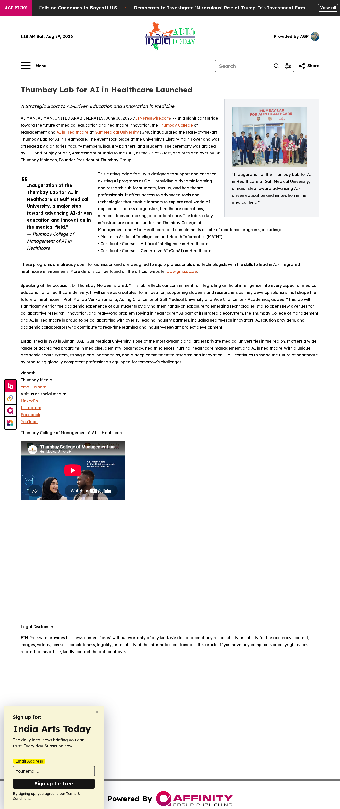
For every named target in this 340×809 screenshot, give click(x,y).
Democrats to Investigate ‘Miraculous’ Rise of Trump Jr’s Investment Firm (219, 8)
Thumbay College (176, 125)
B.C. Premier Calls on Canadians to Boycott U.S (63, 8)
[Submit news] (10, 386)
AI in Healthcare (72, 132)
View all (328, 7)
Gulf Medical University (117, 132)
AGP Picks (16, 7)
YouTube (29, 421)
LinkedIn (29, 400)
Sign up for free (54, 783)
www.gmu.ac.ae (181, 271)
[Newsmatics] (10, 423)
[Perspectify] (10, 398)
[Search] (276, 66)
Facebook (30, 414)
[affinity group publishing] (10, 410)
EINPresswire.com (152, 118)
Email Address (29, 761)
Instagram (31, 407)
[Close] (97, 712)
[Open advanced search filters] (288, 66)
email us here (33, 386)
